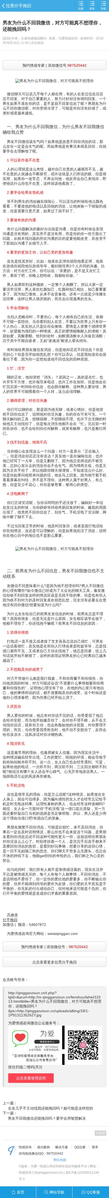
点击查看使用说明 (31, 1078)
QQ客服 (93, 1192)
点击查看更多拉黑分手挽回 (54, 962)
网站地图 (59, 1160)
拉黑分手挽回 (18, 5)
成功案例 (43, 1147)
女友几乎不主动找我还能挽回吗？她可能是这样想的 (50, 1108)
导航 (103, 8)
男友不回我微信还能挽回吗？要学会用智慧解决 (47, 1118)
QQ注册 (79, 1147)
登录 (92, 8)
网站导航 (56, 1192)
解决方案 (61, 1147)
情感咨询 (25, 1147)
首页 (20, 1192)
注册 (80, 8)
